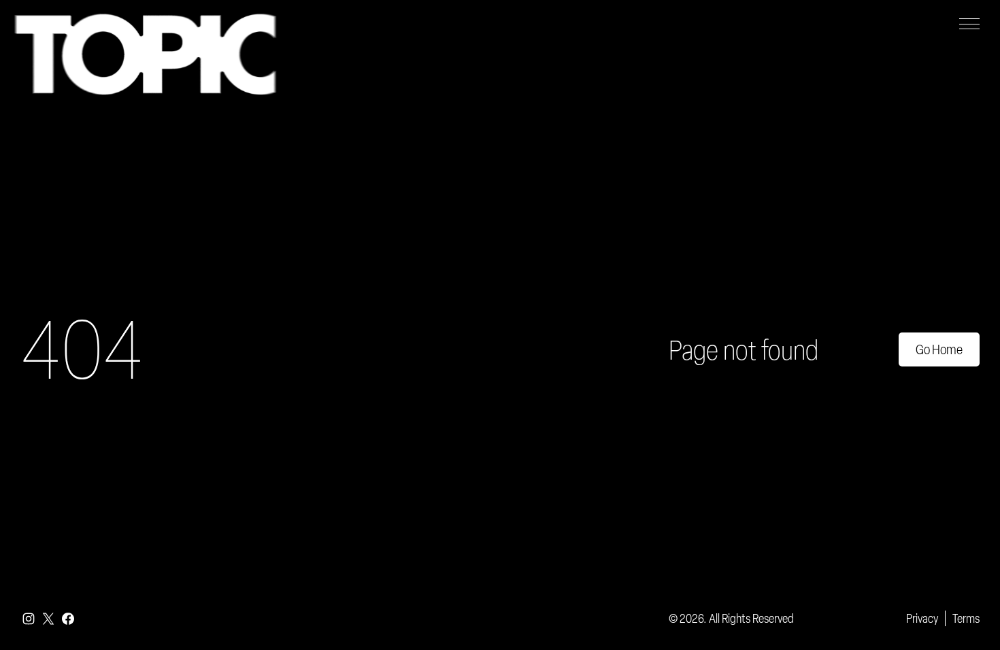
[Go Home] (145, 54)
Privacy (922, 618)
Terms (966, 618)
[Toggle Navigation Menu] (969, 24)
